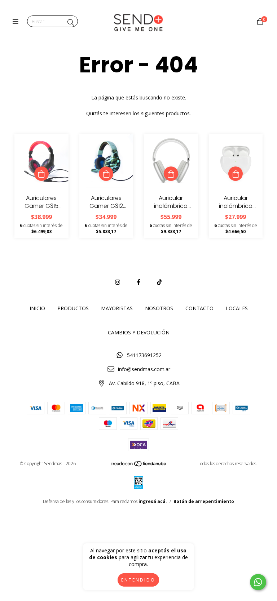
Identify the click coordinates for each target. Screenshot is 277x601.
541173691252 (144, 355)
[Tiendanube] (139, 465)
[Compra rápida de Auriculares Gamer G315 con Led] (41, 173)
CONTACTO (199, 308)
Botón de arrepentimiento (203, 501)
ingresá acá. (152, 501)
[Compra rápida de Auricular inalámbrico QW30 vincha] (171, 173)
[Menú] (17, 21)
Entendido (138, 580)
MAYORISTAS (117, 308)
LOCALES (237, 308)
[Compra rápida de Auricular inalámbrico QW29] (235, 173)
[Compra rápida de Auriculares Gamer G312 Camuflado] (106, 173)
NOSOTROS (159, 308)
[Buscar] (70, 22)
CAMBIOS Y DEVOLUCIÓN (139, 332)
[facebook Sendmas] (138, 282)
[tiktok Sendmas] (159, 282)
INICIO (37, 308)
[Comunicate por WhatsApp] (258, 582)
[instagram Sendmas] (117, 282)
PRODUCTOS (73, 308)
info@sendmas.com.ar (144, 369)
